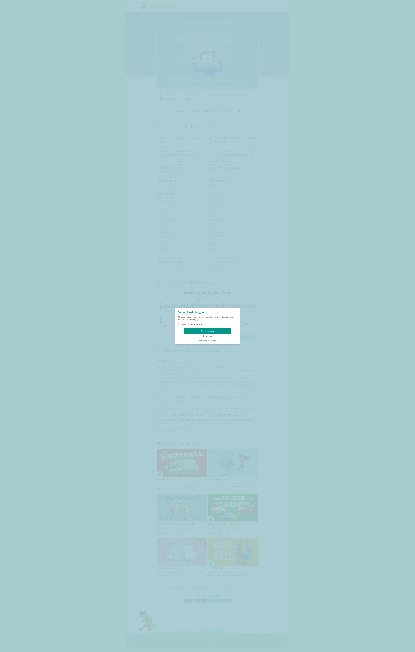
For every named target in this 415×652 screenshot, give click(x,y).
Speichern (207, 336)
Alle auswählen (207, 331)
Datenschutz (212, 340)
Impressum (202, 340)
